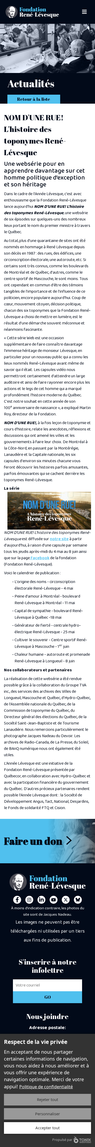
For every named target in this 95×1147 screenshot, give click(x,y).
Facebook (39, 558)
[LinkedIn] (41, 900)
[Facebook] (17, 900)
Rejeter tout (47, 1099)
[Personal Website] (78, 900)
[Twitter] (66, 900)
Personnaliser (47, 1113)
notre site (59, 539)
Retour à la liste (33, 99)
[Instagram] (29, 900)
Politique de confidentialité (46, 1087)
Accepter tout (47, 1127)
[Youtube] (54, 900)
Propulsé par (62, 1139)
